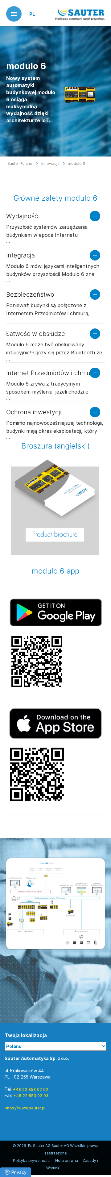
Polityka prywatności (32, 1160)
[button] (15, 1172)
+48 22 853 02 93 (30, 1095)
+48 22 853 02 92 (30, 1089)
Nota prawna (66, 1160)
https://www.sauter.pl (25, 1107)
